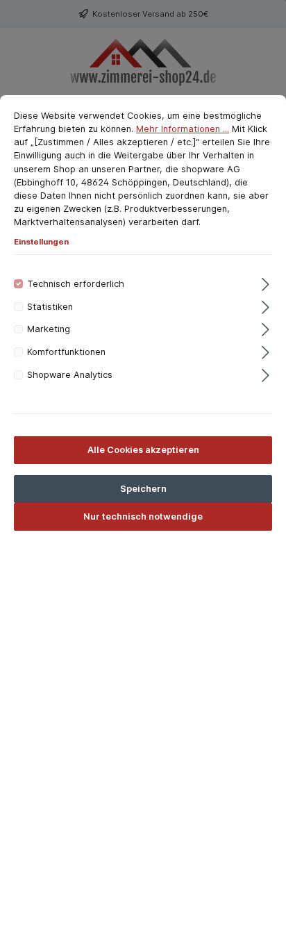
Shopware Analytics (69, 375)
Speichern (143, 488)
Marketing (48, 329)
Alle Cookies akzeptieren (143, 450)
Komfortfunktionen (66, 352)
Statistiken (50, 306)
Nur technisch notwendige (143, 516)
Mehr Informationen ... (182, 129)
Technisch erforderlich (75, 284)
